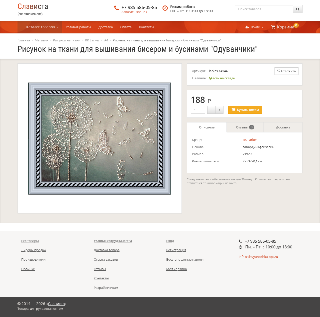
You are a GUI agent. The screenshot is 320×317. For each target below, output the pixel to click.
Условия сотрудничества (113, 240)
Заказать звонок (134, 11)
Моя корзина (176, 269)
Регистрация (176, 250)
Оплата (126, 27)
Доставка (105, 27)
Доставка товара (107, 250)
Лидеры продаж (33, 250)
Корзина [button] (286, 26)
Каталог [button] (39, 26)
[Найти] (297, 9)
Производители (33, 259)
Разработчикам (106, 287)
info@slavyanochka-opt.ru (258, 256)
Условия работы (78, 27)
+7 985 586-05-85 (139, 7)
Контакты (146, 27)
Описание (206, 127)
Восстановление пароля (185, 259)
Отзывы (244, 127)
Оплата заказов (106, 259)
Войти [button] (255, 27)
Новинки (28, 269)
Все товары (30, 240)
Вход (170, 240)
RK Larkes (250, 139)
